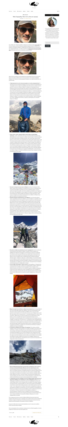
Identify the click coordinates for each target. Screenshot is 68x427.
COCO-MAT (37, 44)
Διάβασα (24, 11)
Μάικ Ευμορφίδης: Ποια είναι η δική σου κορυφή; (25, 16)
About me (10, 11)
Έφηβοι (32, 11)
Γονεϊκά (14, 11)
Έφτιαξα (28, 11)
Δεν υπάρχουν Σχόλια (27, 18)
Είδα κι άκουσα (19, 11)
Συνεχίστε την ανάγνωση (37, 412)
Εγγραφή (47, 45)
